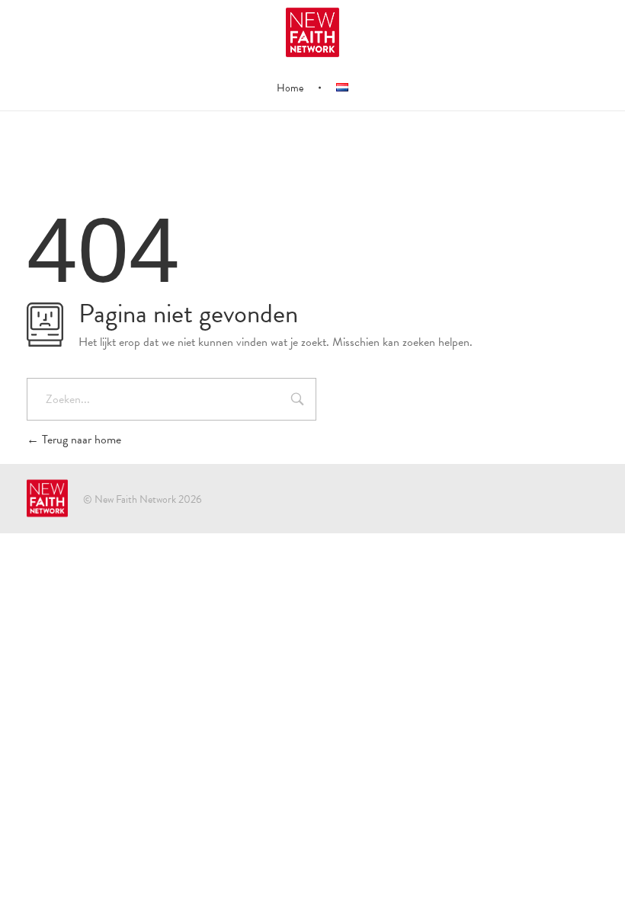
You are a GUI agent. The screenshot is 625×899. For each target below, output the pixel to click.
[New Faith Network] (47, 498)
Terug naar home (80, 439)
